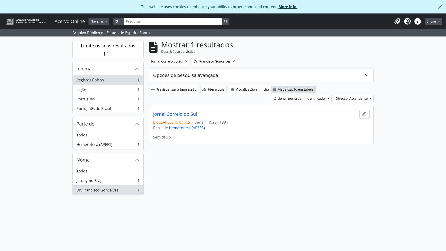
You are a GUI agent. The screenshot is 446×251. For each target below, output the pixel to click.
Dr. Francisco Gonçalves (108, 191)
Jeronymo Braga (108, 181)
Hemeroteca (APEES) (108, 145)
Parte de (85, 124)
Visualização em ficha (252, 89)
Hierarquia (216, 89)
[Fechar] (440, 6)
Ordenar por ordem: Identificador (300, 98)
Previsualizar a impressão (175, 89)
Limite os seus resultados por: (108, 49)
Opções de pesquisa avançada (185, 75)
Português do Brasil (108, 109)
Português (108, 100)
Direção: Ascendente (352, 98)
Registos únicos (108, 81)
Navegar (98, 21)
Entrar (432, 21)
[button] (397, 21)
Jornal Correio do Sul (175, 114)
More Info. (288, 6)
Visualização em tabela (295, 89)
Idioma (84, 69)
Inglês (108, 90)
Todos (81, 135)
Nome (83, 160)
